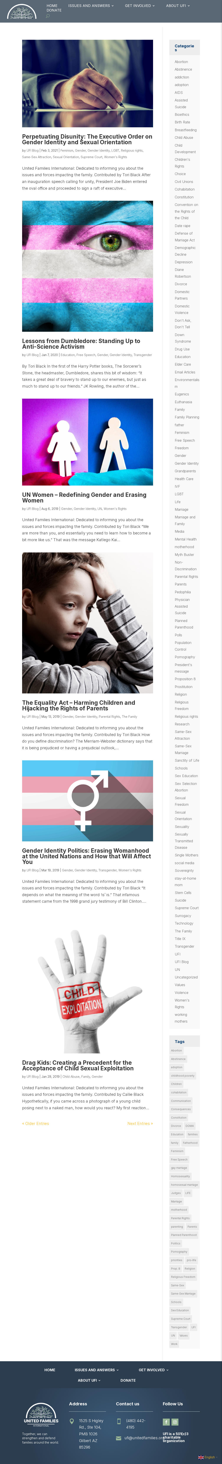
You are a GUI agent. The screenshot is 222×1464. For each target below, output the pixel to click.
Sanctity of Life (187, 760)
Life (178, 502)
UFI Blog (33, 150)
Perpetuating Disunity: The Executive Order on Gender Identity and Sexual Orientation (87, 139)
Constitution (184, 197)
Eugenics (182, 394)
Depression (184, 262)
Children (176, 1084)
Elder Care (183, 364)
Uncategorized (186, 977)
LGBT (115, 150)
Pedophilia (183, 592)
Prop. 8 (175, 1268)
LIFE (188, 1193)
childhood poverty (182, 1075)
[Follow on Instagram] (174, 1422)
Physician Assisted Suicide (182, 606)
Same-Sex (177, 1285)
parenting (177, 1226)
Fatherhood (190, 1142)
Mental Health (186, 539)
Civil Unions (184, 181)
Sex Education (186, 776)
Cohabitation (185, 189)
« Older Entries (35, 1123)
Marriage (181, 509)
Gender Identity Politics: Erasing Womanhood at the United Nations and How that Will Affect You (86, 856)
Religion (181, 694)
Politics (175, 1243)
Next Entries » (140, 1123)
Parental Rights (109, 716)
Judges (176, 1193)
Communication (181, 1101)
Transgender (143, 355)
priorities (176, 1260)
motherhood (184, 547)
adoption (182, 85)
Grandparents (185, 471)
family (174, 1142)
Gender (80, 150)
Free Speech (86, 355)
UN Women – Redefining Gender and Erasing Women (84, 497)
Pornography (185, 657)
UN (100, 509)
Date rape (182, 226)
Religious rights (132, 150)
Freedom (182, 448)
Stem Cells (183, 892)
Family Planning (187, 417)
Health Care (184, 479)
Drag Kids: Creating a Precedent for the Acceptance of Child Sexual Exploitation (78, 1065)
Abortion (181, 62)
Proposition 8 (185, 679)
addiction (182, 77)
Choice (180, 174)
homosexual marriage (184, 1184)
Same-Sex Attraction (36, 157)
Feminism (66, 150)
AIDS (179, 92)
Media (179, 531)
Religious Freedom (183, 1276)
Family (85, 1076)
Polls (178, 635)
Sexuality (182, 826)
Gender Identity (99, 150)
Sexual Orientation (66, 157)
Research (182, 724)
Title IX (180, 939)
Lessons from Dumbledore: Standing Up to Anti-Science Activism (81, 344)
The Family (129, 716)
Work (174, 1344)
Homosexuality (180, 1176)
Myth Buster (184, 554)
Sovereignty (184, 870)
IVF (177, 486)
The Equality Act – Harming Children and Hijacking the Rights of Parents (78, 705)
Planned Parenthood (184, 1235)
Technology (184, 923)
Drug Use (182, 349)
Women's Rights (115, 157)
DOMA (190, 1125)
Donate (54, 10)
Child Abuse (71, 1076)
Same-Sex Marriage (183, 1293)
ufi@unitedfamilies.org (144, 1438)
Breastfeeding (186, 130)
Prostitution (184, 687)
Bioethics (182, 114)
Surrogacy (183, 916)
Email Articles (185, 372)
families (193, 1134)
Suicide (180, 900)
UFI (177, 954)
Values (180, 985)
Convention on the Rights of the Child (186, 211)
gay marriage (179, 1167)
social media (184, 863)
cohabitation (178, 1092)
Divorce (181, 284)
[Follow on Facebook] (166, 1422)
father (179, 425)
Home (52, 5)
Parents (181, 584)
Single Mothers (186, 855)
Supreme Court (91, 157)
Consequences (181, 1109)
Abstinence (183, 69)
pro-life (191, 1260)
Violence (181, 992)
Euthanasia (183, 402)
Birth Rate (182, 122)
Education (68, 355)
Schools (181, 768)
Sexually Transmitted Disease (184, 841)
